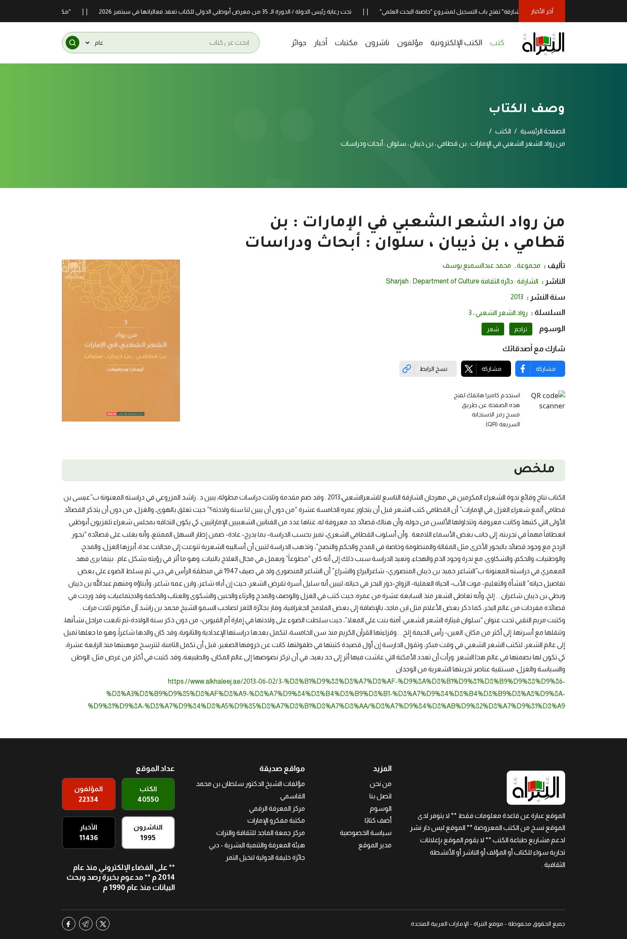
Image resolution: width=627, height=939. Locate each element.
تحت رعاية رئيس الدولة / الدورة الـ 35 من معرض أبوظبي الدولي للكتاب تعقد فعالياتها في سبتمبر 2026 (243, 11)
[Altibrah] (543, 42)
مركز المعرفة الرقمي (277, 808)
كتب (497, 42)
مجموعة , (527, 265)
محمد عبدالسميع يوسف (477, 265)
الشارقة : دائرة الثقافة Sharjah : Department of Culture (462, 281)
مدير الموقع (375, 845)
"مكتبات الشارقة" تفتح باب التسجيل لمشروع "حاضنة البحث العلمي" (480, 11)
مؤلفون (410, 42)
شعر (493, 329)
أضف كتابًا (378, 820)
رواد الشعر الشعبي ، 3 (498, 312)
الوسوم (381, 808)
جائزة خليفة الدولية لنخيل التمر (265, 857)
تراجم (520, 329)
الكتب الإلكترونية (456, 42)
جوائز (298, 42)
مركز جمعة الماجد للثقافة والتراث (260, 832)
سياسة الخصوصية (366, 832)
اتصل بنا (380, 796)
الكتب (503, 131)
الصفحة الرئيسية (542, 131)
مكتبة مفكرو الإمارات (276, 820)
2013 (517, 296)
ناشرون (377, 42)
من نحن (381, 783)
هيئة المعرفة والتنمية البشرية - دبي (257, 845)
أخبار (320, 42)
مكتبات (346, 42)
